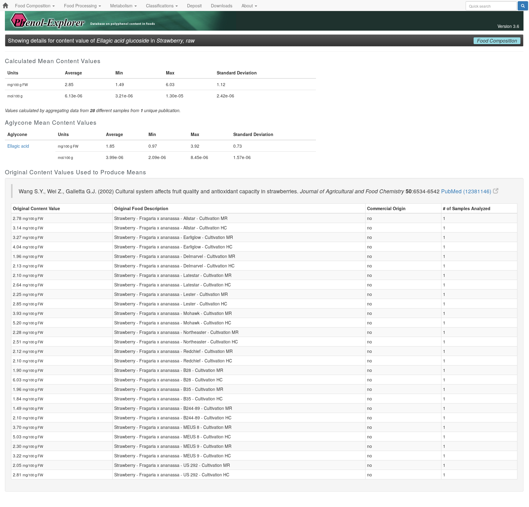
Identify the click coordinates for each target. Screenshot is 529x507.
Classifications (160, 5)
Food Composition (33, 5)
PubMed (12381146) (467, 191)
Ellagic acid (18, 146)
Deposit (194, 5)
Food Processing (81, 5)
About (248, 5)
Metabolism (122, 5)
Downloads (221, 5)
